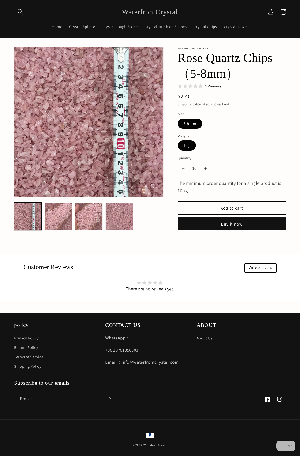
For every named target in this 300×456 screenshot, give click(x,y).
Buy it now (232, 224)
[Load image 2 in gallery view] (58, 216)
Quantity (184, 157)
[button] (20, 12)
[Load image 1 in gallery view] (28, 216)
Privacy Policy (26, 338)
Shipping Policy (27, 366)
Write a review (260, 268)
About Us (205, 338)
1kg (187, 145)
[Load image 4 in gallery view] (119, 216)
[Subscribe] (109, 398)
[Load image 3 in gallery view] (89, 216)
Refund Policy (26, 347)
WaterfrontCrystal (155, 445)
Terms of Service (29, 356)
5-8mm (190, 123)
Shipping (185, 104)
